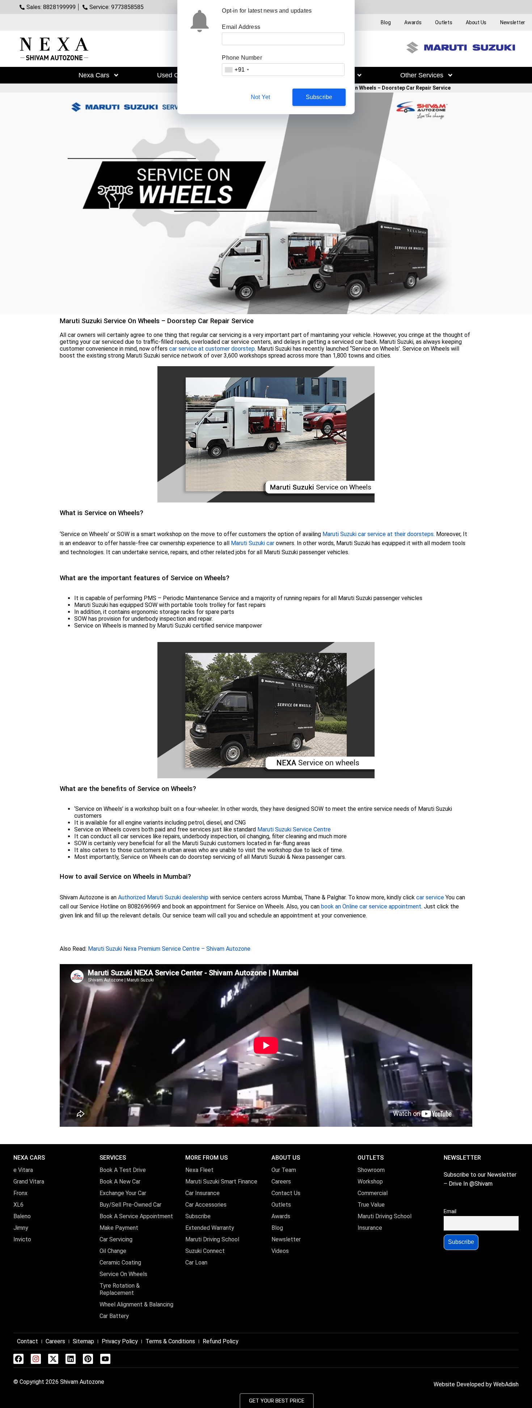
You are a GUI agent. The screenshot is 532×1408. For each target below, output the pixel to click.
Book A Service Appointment (136, 1216)
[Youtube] (105, 1359)
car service (430, 897)
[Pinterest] (88, 1359)
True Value (371, 1204)
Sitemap (83, 1341)
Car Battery (114, 1316)
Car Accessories (206, 1204)
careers (281, 1181)
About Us (476, 22)
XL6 (18, 1204)
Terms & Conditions (170, 1341)
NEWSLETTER (462, 1157)
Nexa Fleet (199, 1170)
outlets (281, 1204)
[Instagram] (36, 1359)
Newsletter (512, 22)
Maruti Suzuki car (252, 543)
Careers (55, 1341)
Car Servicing (116, 1239)
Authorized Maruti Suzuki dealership (163, 897)
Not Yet (260, 97)
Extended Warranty (209, 1227)
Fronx (20, 1193)
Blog (385, 22)
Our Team (283, 1170)
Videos (280, 1250)
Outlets (443, 22)
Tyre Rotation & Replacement (120, 1289)
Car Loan (196, 1262)
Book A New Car (120, 1181)
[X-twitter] (53, 1359)
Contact (27, 1341)
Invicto (22, 1239)
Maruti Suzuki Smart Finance (221, 1181)
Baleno (22, 1216)
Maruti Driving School (212, 1239)
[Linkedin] (71, 1359)
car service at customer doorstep (212, 348)
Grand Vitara (28, 1181)
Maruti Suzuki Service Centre (294, 829)
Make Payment (119, 1227)
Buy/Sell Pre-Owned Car (130, 1204)
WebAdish (506, 1384)
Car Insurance (202, 1193)
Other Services (421, 75)
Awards (412, 22)
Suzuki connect (205, 1250)
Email (450, 1211)
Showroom (371, 1170)
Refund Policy (220, 1341)
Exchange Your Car (123, 1193)
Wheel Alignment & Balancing (136, 1304)
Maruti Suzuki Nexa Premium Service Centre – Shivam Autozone (169, 948)
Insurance (370, 1227)
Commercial (373, 1193)
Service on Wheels (123, 1274)
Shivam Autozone (82, 1381)
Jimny (21, 1227)
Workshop (370, 1181)
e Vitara (23, 1170)
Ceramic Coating (120, 1262)
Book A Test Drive (123, 1170)
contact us (285, 1193)
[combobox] (236, 70)
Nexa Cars (94, 75)
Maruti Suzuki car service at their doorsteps (378, 534)
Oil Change (113, 1250)
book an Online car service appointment (371, 906)
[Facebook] (18, 1359)
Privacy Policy (120, 1341)
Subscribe (198, 1216)
